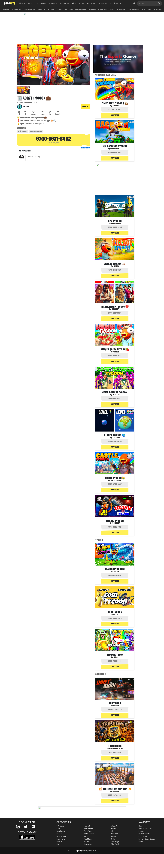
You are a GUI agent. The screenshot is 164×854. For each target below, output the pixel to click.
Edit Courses (30, 9)
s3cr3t (116, 352)
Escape (52, 9)
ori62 (116, 657)
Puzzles (158, 9)
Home (7, 9)
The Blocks (115, 844)
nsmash (116, 791)
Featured (114, 833)
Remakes (114, 836)
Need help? (85, 148)
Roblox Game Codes (146, 839)
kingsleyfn (116, 309)
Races (113, 828)
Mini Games (135, 9)
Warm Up (115, 826)
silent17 (116, 106)
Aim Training (81, 9)
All (112, 831)
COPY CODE (115, 115)
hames (116, 266)
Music (86, 836)
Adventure (88, 844)
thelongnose (116, 480)
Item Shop (142, 836)
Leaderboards (144, 833)
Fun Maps (88, 839)
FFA (57, 844)
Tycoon (24, 132)
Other (113, 839)
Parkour (42, 9)
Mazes (86, 841)
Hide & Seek (63, 9)
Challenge (115, 841)
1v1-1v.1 (116, 572)
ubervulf (116, 523)
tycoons (116, 438)
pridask (116, 706)
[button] (118, 3)
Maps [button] (26, 3)
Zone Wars (103, 9)
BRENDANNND (116, 223)
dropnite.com (90, 850)
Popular (141, 831)
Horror (93, 9)
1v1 (113, 9)
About (140, 841)
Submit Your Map (145, 828)
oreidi (26, 107)
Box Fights (122, 9)
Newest (87, 826)
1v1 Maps (60, 826)
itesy (116, 615)
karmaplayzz (116, 149)
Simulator (37, 132)
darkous (116, 395)
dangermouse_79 (116, 749)
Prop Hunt (147, 9)
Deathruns (17, 9)
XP (72, 9)
